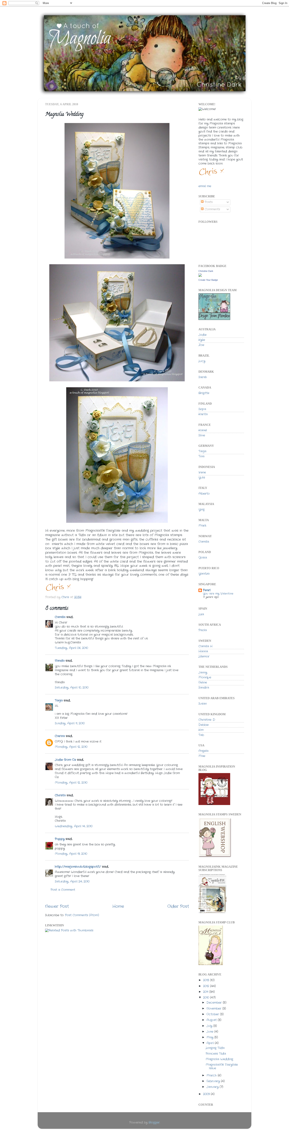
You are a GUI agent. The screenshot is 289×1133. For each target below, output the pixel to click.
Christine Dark (205, 271)
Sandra (203, 688)
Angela (203, 751)
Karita (203, 414)
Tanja (59, 701)
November (214, 1009)
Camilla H (205, 646)
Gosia (202, 558)
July (209, 1026)
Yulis (201, 478)
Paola (202, 630)
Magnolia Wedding (219, 1059)
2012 (206, 986)
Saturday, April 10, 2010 (71, 688)
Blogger (154, 1123)
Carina (60, 736)
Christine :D (206, 720)
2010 (206, 998)
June (210, 1032)
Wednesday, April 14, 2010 (73, 826)
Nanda (60, 661)
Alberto (204, 494)
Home (118, 906)
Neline (202, 683)
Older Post (178, 906)
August (212, 1020)
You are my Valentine (218, 594)
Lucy (201, 361)
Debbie (203, 725)
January (213, 1087)
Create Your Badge (208, 280)
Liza (201, 614)
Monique (204, 677)
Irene (202, 472)
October (213, 1014)
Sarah (202, 377)
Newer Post (57, 906)
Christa (60, 795)
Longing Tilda (215, 1048)
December (214, 1003)
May (210, 1037)
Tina (201, 456)
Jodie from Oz (65, 760)
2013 (206, 980)
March (212, 1076)
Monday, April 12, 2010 (71, 747)
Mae (201, 756)
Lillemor (203, 656)
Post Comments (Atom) (82, 915)
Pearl (207, 590)
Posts (208, 202)
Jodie (202, 335)
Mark (202, 526)
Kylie (201, 340)
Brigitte (203, 393)
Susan (202, 704)
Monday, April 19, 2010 (71, 854)
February (213, 1081)
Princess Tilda (216, 1054)
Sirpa (202, 409)
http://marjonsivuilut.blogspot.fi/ (78, 867)
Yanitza (203, 574)
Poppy (60, 839)
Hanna (203, 651)
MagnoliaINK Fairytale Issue (222, 1066)
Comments (212, 209)
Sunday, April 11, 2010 (70, 723)
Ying (201, 510)
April (210, 1043)
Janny (202, 673)
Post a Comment (63, 890)
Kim (201, 730)
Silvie (201, 435)
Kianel (202, 430)
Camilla (60, 617)
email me (204, 186)
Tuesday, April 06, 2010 (71, 648)
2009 (207, 1094)
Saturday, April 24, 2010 (72, 882)
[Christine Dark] (200, 276)
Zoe (201, 345)
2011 (206, 992)
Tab (201, 735)
